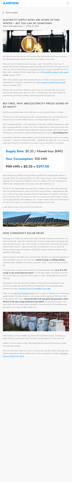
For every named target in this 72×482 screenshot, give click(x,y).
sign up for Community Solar (24, 293)
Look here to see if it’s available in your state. (34, 288)
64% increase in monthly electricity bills (51, 82)
